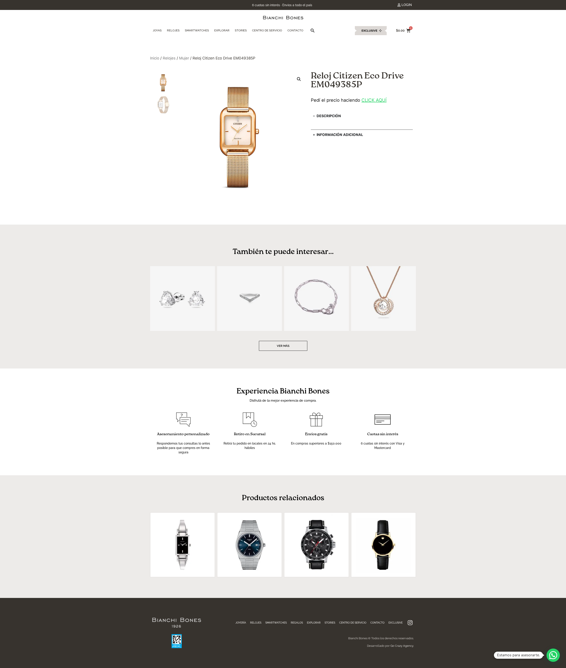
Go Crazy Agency (401, 645)
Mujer (184, 58)
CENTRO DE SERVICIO (267, 30)
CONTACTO (295, 30)
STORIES (241, 30)
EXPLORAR (221, 30)
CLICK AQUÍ (373, 100)
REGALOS (297, 622)
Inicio (154, 58)
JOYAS (157, 30)
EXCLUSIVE (395, 622)
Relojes (169, 58)
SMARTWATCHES (197, 30)
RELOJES (173, 30)
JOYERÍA (240, 622)
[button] (312, 30)
